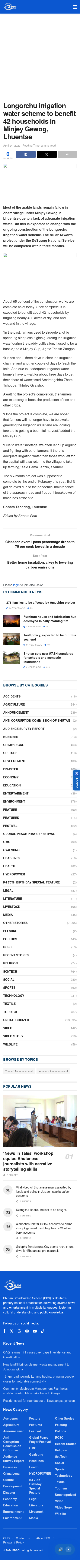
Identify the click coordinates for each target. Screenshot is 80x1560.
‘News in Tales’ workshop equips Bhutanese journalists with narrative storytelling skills (28, 1161)
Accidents (11, 696)
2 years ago (33, 667)
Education (12, 785)
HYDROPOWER (14, 874)
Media (8, 914)
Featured (11, 817)
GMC (6, 842)
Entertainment (16, 793)
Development (14, 761)
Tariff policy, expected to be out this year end (49, 637)
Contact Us (23, 1538)
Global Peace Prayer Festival (29, 834)
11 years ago (33, 644)
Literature (12, 898)
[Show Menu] (75, 7)
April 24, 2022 (11, 145)
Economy (11, 777)
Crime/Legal (13, 745)
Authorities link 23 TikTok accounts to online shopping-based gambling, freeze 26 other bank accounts (44, 1228)
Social (9, 979)
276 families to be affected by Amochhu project (40, 602)
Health (9, 866)
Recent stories (16, 955)
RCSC (7, 947)
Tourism (10, 1012)
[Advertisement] (40, 55)
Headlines (11, 858)
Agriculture (14, 704)
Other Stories (15, 923)
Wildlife (10, 1044)
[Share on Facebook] (26, 154)
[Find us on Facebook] (4, 1331)
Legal (8, 890)
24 (46, 626)
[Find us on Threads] (19, 1331)
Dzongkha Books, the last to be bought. (41, 1210)
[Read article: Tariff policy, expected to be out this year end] (11, 639)
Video (7, 1028)
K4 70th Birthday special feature (31, 882)
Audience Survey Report (24, 729)
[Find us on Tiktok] (42, 1331)
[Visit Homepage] (10, 7)
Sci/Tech (10, 971)
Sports (9, 987)
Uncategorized (16, 1020)
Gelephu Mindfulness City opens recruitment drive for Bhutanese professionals (44, 1248)
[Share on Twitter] (47, 154)
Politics (10, 939)
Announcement (16, 712)
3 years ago (33, 626)
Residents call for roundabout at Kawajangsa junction (39, 1400)
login (16, 585)
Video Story (13, 1036)
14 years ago (16, 608)
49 (48, 644)
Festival (10, 826)
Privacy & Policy (13, 1542)
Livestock (11, 906)
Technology (13, 995)
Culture (10, 753)
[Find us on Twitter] (11, 1331)
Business (10, 737)
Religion (10, 963)
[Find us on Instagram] (27, 1331)
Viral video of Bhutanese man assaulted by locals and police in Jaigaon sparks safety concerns (43, 1191)
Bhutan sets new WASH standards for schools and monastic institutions (48, 657)
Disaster (10, 769)
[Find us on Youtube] (35, 1331)
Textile (9, 1003)
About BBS (43, 1538)
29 (31, 608)
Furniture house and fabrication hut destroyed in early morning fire (49, 618)
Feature (10, 809)
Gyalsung (11, 850)
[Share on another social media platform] (67, 154)
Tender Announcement (19, 1071)
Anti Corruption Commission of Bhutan (36, 720)
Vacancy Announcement (53, 1071)
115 (47, 667)
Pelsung (10, 931)
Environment (14, 801)
